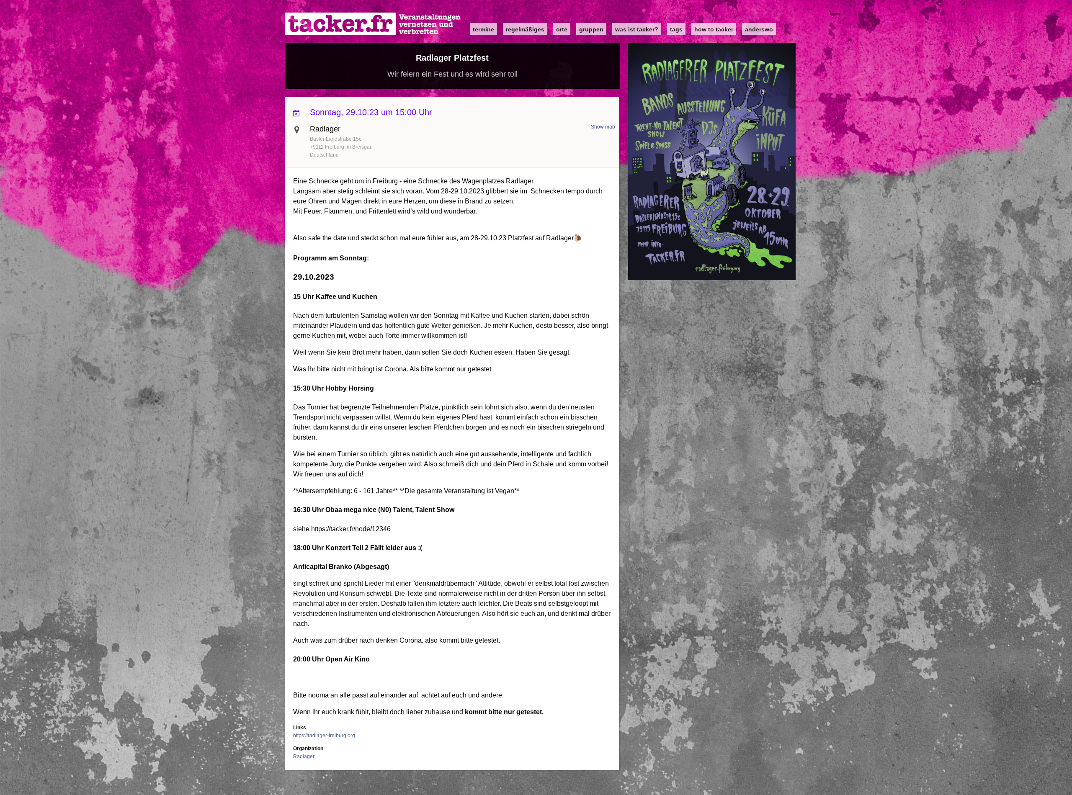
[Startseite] (373, 24)
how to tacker (713, 29)
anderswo (759, 29)
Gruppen (591, 29)
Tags (676, 29)
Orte (561, 29)
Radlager (303, 756)
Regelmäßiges (525, 29)
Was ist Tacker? (636, 29)
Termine (483, 29)
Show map (603, 127)
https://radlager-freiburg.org (324, 735)
